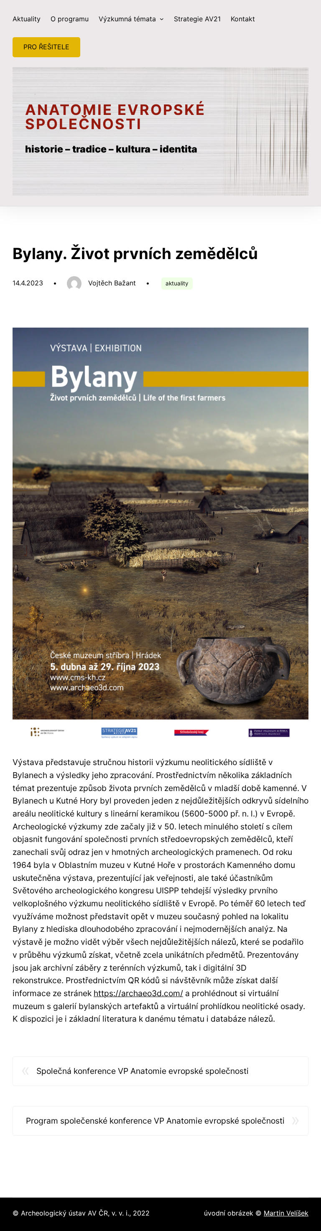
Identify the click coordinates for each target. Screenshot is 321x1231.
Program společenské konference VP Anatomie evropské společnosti (155, 1121)
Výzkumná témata (128, 19)
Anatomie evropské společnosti (115, 117)
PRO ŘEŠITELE (46, 47)
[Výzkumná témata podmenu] (162, 19)
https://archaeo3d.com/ (138, 993)
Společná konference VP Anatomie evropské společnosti (142, 1071)
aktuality (177, 283)
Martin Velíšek (286, 1213)
